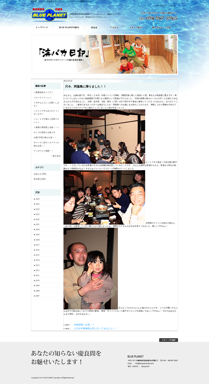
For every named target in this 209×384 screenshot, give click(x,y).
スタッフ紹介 (135, 29)
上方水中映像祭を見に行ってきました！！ (95, 328)
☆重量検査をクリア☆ (43, 92)
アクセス (114, 29)
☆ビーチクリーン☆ (42, 97)
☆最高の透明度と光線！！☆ (46, 127)
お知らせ (37, 174)
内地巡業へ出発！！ (84, 324)
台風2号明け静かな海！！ (45, 137)
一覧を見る (56, 156)
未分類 (37, 179)
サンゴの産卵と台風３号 (44, 132)
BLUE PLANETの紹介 (68, 29)
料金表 (94, 29)
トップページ (42, 29)
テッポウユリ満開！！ (43, 151)
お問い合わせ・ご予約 (162, 29)
